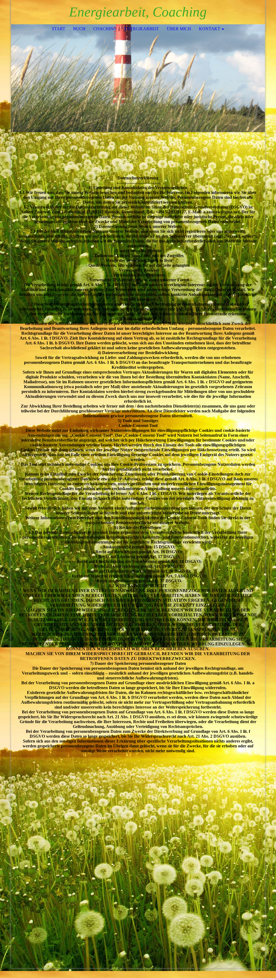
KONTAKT (209, 28)
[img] (138, 78)
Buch (79, 28)
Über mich (179, 28)
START (58, 28)
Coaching (105, 28)
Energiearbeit (141, 28)
